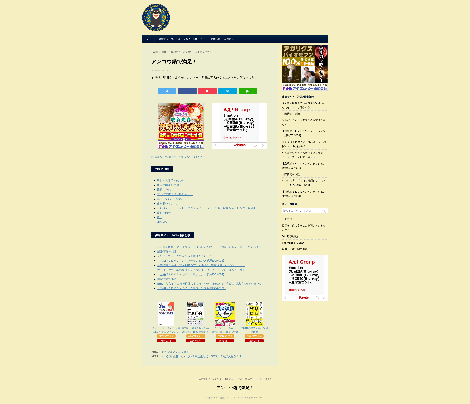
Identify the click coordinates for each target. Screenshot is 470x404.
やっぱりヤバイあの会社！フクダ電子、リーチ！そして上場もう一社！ (201, 269)
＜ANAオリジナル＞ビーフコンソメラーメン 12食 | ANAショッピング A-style (206, 208)
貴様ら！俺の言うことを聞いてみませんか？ (179, 157)
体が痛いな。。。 (168, 203)
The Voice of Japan (293, 242)
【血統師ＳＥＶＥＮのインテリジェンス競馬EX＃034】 (191, 274)
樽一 (159, 217)
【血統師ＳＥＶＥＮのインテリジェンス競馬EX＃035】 (191, 260)
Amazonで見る (166, 336)
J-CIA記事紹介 (290, 236)
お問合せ (215, 39)
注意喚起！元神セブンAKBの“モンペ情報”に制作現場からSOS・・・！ (201, 265)
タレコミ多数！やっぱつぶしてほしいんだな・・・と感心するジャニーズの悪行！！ (209, 246)
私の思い (229, 39)
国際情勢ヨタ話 (166, 279)
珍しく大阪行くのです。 (172, 180)
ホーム (149, 39)
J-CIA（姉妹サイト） (195, 39)
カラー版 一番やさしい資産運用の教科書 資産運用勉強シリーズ (225, 332)
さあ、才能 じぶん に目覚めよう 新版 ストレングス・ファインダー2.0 (166, 332)
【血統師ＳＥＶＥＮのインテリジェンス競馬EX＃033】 (191, 288)
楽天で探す (166, 340)
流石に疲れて (165, 189)
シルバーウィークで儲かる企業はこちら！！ (184, 256)
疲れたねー (164, 212)
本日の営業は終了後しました (175, 194)
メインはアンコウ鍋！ (175, 351)
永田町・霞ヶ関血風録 (295, 249)
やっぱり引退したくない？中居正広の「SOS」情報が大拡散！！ (202, 356)
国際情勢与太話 (166, 251)
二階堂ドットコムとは (168, 39)
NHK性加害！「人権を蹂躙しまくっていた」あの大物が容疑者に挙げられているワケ (209, 283)
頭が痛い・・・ (166, 221)
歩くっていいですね (169, 198)
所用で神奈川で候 (168, 185)
